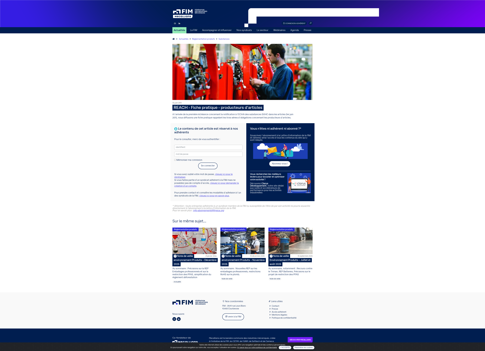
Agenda (294, 30)
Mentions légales (279, 315)
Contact (275, 306)
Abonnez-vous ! (280, 164)
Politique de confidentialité (284, 318)
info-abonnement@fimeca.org (208, 210)
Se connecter (208, 166)
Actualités (179, 30)
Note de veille (227, 279)
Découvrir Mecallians (300, 340)
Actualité (177, 282)
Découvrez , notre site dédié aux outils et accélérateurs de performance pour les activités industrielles (267, 183)
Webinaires (279, 30)
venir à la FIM (234, 317)
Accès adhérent (279, 312)
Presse (307, 30)
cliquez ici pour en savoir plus (214, 196)
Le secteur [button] (262, 30)
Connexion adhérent (295, 23)
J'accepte (285, 347)
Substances (224, 39)
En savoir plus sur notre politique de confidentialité (257, 347)
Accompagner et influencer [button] (217, 30)
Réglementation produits (203, 39)
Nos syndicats (244, 30)
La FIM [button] (193, 30)
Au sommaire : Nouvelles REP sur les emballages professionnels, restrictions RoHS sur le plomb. (242, 265)
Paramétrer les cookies (304, 347)
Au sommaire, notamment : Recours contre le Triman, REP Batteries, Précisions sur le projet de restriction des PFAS (290, 265)
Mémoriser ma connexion (189, 160)
